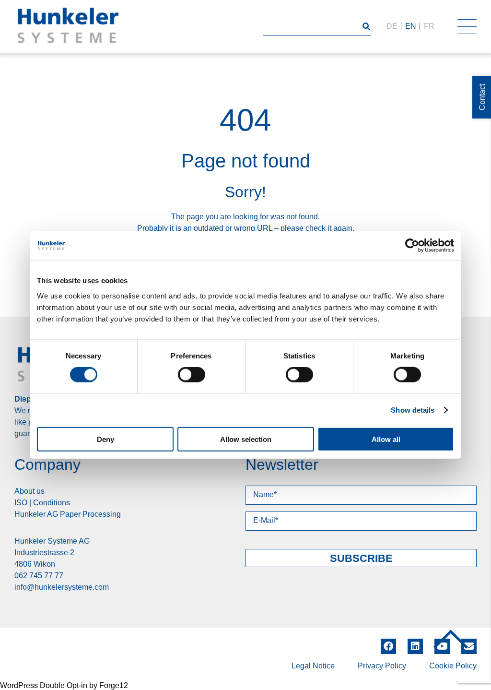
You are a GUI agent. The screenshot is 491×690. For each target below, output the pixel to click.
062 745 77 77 (38, 575)
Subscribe (361, 558)
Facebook (388, 643)
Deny (105, 439)
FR (429, 26)
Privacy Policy (382, 666)
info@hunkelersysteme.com (61, 587)
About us (29, 491)
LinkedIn (415, 643)
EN (410, 26)
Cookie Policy (453, 666)
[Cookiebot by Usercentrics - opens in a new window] (412, 245)
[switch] (191, 374)
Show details (412, 410)
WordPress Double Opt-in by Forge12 (64, 685)
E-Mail (469, 646)
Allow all (386, 439)
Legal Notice (313, 666)
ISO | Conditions (42, 503)
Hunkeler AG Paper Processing (67, 514)
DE (391, 26)
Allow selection (245, 439)
